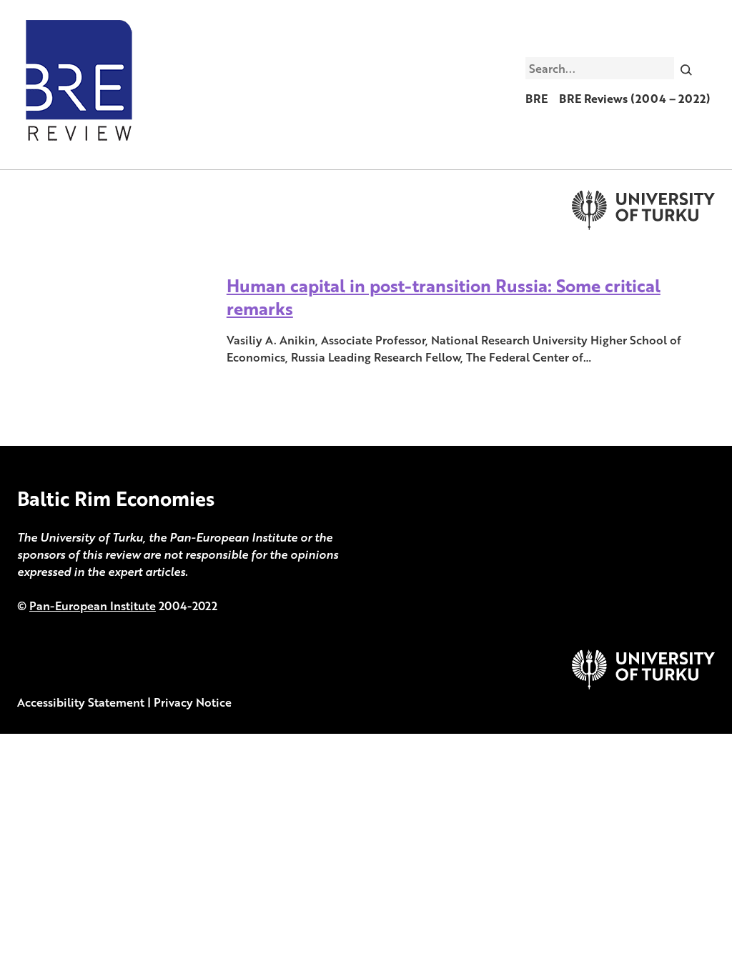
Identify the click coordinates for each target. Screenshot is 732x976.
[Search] (686, 68)
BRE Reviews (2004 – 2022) (635, 98)
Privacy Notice (193, 702)
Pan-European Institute (92, 605)
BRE (536, 98)
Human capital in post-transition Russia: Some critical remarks (444, 297)
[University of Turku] (643, 685)
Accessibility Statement (80, 702)
